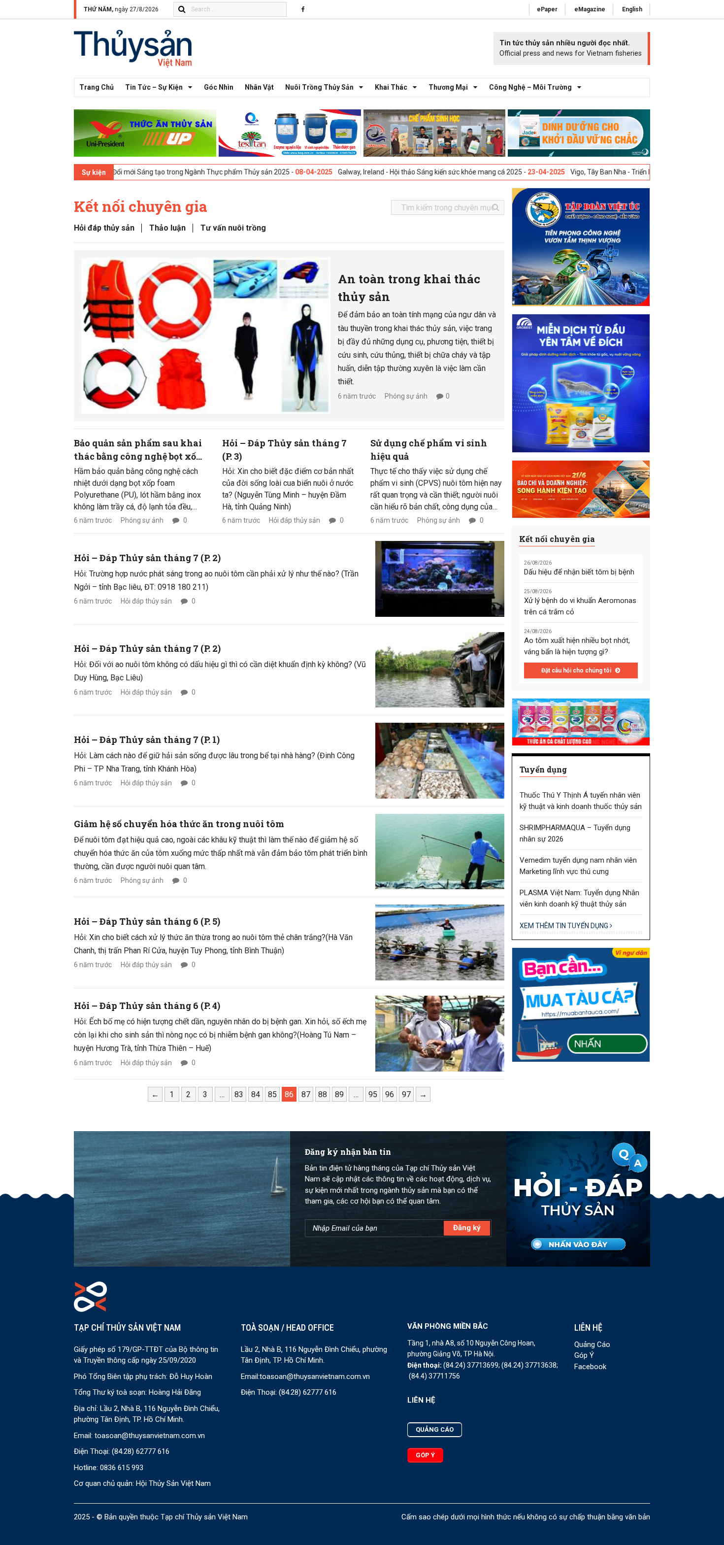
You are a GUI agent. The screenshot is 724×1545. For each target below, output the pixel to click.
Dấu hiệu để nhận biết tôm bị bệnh (579, 572)
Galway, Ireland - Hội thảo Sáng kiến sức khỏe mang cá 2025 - (357, 172)
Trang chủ (96, 87)
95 (372, 1094)
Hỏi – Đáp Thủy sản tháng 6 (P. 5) (147, 921)
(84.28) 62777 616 (140, 1451)
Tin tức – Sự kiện (154, 87)
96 (389, 1094)
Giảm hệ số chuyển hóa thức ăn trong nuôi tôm (179, 824)
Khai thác (391, 87)
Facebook (590, 1366)
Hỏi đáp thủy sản (104, 228)
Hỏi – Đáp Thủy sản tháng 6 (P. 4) (147, 1005)
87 (305, 1094)
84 (255, 1094)
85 (272, 1094)
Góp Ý (584, 1355)
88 (322, 1094)
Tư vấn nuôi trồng (233, 228)
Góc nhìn (218, 87)
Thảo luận (167, 228)
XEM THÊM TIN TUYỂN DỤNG (565, 926)
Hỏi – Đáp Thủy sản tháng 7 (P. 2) (147, 558)
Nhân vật (259, 87)
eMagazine (589, 9)
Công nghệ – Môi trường (530, 87)
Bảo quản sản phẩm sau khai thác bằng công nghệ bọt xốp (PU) (138, 456)
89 (339, 1094)
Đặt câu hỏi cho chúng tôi (577, 670)
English (632, 9)
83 (238, 1094)
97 (406, 1094)
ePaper (547, 9)
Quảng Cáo (592, 1344)
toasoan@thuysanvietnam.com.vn (150, 1435)
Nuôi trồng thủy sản (319, 87)
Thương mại (448, 87)
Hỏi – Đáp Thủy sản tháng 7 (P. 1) (147, 739)
